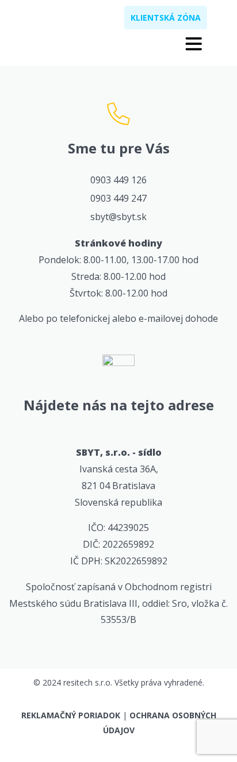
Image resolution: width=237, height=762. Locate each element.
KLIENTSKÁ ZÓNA (166, 17)
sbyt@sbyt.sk (118, 216)
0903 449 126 (118, 180)
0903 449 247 (118, 198)
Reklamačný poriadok (70, 715)
